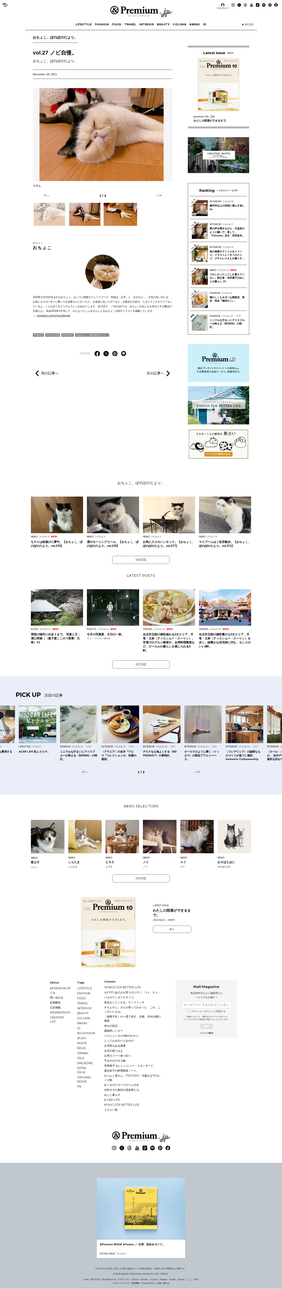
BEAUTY (163, 24)
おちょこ (42, 245)
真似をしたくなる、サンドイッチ (124, 1002)
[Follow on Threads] (245, 5)
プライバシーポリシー (218, 1017)
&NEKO (194, 24)
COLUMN (179, 24)
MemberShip (60, 1012)
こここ (189, 1279)
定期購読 (55, 1002)
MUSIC (82, 1038)
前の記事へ (50, 373)
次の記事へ (155, 373)
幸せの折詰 (111, 1025)
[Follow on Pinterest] (270, 5)
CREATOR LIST (223, 8)
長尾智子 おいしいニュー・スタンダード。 (130, 1065)
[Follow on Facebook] (276, 5)
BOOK (81, 1048)
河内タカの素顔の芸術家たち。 (123, 1090)
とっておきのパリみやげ (119, 1040)
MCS (196, 1279)
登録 (206, 1026)
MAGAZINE (85, 1063)
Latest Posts (141, 576)
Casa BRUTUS (108, 1279)
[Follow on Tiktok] (258, 5)
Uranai (82, 1053)
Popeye (163, 1279)
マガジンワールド (121, 1283)
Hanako (144, 1279)
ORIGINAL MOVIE (84, 1079)
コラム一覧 (111, 1110)
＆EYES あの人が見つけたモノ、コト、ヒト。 (132, 992)
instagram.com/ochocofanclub (53, 315)
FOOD (116, 24)
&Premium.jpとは (60, 990)
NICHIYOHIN (86, 1033)
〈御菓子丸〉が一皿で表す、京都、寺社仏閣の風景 (132, 1018)
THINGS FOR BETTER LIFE (122, 987)
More (141, 560)
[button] (46, 195)
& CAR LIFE (112, 1100)
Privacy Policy (148, 1283)
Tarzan (172, 1279)
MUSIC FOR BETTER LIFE (121, 1105)
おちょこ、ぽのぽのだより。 (55, 37)
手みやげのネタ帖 (115, 1060)
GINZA (135, 1279)
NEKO (39, 334)
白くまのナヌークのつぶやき (121, 1085)
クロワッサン (124, 1279)
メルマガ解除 (206, 1033)
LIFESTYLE (84, 24)
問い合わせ (56, 997)
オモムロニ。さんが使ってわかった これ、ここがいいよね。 (132, 1009)
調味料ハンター (113, 1030)
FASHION (102, 24)
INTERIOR (146, 24)
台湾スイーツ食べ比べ (117, 1055)
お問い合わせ (163, 1283)
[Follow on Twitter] (239, 5)
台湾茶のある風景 (115, 1045)
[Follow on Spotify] (264, 5)
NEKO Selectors (141, 806)
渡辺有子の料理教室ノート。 (121, 1070)
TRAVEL (130, 24)
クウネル (154, 1279)
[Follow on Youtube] (251, 5)
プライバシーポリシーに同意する (208, 1011)
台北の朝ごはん (113, 1050)
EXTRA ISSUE (81, 1070)
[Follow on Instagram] (233, 5)
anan (86, 1279)
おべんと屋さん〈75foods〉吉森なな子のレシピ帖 (132, 1078)
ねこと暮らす (112, 1095)
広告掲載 (55, 1007)
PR (79, 1086)
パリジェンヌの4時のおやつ (121, 1035)
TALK (80, 1058)
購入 (172, 929)
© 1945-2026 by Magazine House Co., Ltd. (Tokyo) (140, 1273)
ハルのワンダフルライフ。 (120, 997)
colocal (180, 1279)
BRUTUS (95, 1279)
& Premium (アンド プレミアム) (141, 11)
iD (204, 24)
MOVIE (82, 1043)
